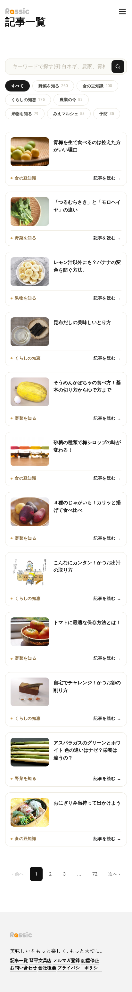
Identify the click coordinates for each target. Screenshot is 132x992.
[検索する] (117, 66)
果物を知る (24, 113)
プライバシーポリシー (79, 968)
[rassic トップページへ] (17, 11)
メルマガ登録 (66, 961)
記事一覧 (19, 961)
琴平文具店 (40, 961)
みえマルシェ (69, 113)
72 (94, 874)
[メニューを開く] (119, 11)
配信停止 (90, 961)
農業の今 (71, 99)
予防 (106, 113)
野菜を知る (53, 85)
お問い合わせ (23, 968)
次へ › (114, 874)
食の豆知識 (97, 85)
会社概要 (47, 968)
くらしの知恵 (28, 99)
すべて (17, 85)
